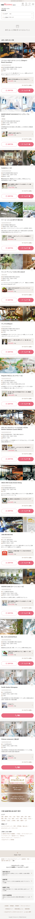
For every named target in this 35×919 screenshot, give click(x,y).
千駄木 (18, 816)
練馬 (22, 816)
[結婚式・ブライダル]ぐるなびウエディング (10, 859)
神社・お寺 (25, 826)
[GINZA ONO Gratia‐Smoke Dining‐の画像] (17, 472)
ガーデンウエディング (27, 833)
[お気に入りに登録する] (32, 58)
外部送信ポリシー (9, 908)
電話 (18, 715)
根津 (13, 818)
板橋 (29, 816)
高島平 (22, 820)
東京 (28, 859)
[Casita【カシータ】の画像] (17, 158)
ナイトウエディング (5, 835)
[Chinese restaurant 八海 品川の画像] (17, 729)
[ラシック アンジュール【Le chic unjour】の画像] (17, 261)
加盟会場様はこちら (19, 908)
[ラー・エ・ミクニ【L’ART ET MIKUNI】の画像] (17, 209)
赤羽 (26, 816)
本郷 (21, 818)
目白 (10, 816)
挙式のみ (22, 835)
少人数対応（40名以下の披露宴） (8, 833)
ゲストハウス (15, 828)
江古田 (8, 820)
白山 (9, 818)
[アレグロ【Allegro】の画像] (17, 313)
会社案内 (7, 905)
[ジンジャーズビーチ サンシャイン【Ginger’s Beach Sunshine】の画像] (17, 50)
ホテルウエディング (5, 828)
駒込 (6, 818)
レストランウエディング (6, 826)
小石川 (17, 818)
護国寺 (6, 816)
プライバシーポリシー (25, 905)
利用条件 (17, 905)
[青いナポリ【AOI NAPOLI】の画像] (17, 626)
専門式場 (19, 826)
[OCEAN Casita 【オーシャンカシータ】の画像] (17, 576)
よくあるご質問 (27, 912)
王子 (26, 820)
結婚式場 (24, 859)
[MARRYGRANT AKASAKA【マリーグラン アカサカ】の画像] (17, 104)
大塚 (14, 816)
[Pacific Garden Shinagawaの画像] (17, 677)
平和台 (25, 818)
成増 (18, 820)
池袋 (2, 816)
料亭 (15, 826)
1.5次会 (18, 833)
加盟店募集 (27, 908)
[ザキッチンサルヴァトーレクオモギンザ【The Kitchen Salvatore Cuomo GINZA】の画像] (17, 417)
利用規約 (12, 905)
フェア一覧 (27, 90)
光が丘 (29, 818)
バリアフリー (17, 837)
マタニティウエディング (6, 837)
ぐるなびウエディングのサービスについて (13, 912)
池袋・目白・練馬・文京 (6, 860)
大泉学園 (3, 820)
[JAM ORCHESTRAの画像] (17, 524)
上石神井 (13, 820)
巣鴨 (2, 818)
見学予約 (10, 90)
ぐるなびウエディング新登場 (7, 839)
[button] (17, 873)
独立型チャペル (15, 835)
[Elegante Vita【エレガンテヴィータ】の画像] (17, 365)
